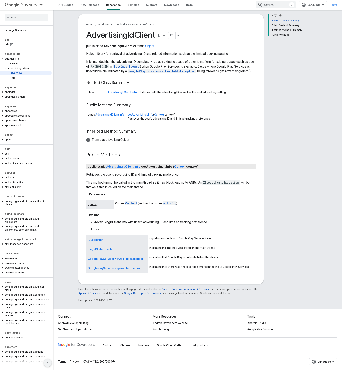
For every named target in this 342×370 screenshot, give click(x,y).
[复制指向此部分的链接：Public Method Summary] (135, 105)
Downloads (171, 5)
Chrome (125, 345)
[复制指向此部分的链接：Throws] (103, 229)
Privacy (74, 361)
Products (103, 24)
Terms (62, 361)
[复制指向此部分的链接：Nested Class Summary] (133, 83)
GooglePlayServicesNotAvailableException (162, 71)
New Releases (89, 5)
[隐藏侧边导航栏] (48, 363)
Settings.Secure (126, 66)
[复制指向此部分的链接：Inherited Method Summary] (140, 131)
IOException (95, 239)
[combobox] (276, 4)
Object (149, 46)
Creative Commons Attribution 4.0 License (186, 289)
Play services (32, 5)
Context (159, 114)
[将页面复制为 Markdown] (172, 35)
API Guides (65, 5)
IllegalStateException (101, 249)
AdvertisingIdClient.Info (122, 92)
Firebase (143, 345)
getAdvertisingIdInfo (140, 114)
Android (107, 345)
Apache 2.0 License (89, 293)
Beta (189, 5)
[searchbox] (26, 17)
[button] (26, 58)
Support (151, 5)
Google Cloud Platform (171, 345)
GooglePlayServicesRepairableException (114, 268)
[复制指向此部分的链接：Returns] (103, 215)
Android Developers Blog (73, 323)
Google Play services (126, 24)
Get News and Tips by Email (75, 329)
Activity (169, 203)
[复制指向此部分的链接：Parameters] (109, 194)
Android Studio (256, 323)
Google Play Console (260, 329)
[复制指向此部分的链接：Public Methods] (124, 155)
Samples (133, 5)
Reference (113, 5)
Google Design (161, 329)
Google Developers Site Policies (142, 293)
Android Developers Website (170, 323)
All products (200, 345)
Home (89, 24)
